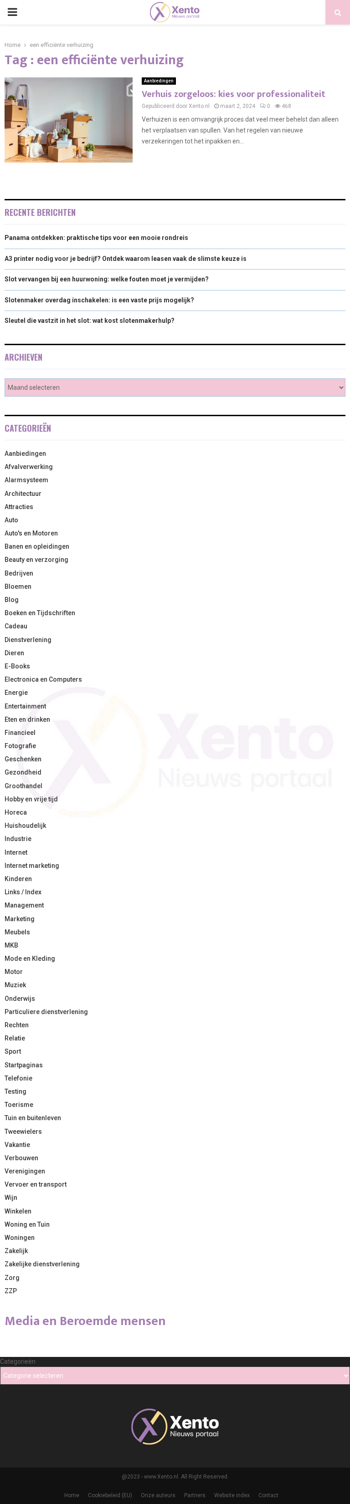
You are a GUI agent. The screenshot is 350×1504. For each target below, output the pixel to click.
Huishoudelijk (25, 825)
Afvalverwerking (29, 466)
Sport (13, 1051)
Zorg (12, 1277)
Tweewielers (23, 1131)
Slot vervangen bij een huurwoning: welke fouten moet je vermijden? (107, 279)
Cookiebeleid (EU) (110, 1495)
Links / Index (23, 892)
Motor (14, 971)
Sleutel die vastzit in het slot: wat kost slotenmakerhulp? (90, 320)
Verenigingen (25, 1171)
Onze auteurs (158, 1495)
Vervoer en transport (36, 1184)
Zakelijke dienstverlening (42, 1264)
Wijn (11, 1197)
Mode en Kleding (30, 958)
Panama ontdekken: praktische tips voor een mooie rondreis (96, 237)
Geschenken (23, 759)
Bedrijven (19, 573)
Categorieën (18, 1361)
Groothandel (23, 786)
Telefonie (18, 1078)
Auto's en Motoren (31, 533)
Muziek (15, 985)
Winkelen (18, 1211)
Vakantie (17, 1144)
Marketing (20, 919)
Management (24, 905)
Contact (268, 1495)
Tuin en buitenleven (33, 1118)
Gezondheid (23, 772)
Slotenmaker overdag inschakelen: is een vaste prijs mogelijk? (99, 300)
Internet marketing (32, 865)
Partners (195, 1495)
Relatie (15, 1038)
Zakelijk (16, 1250)
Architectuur (23, 493)
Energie (16, 692)
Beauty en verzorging (36, 559)
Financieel (20, 732)
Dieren (14, 653)
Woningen (20, 1237)
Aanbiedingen (159, 80)
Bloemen (18, 586)
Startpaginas (24, 1065)
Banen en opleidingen (37, 546)
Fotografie (20, 745)
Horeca (16, 812)
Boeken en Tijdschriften (40, 613)
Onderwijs (20, 998)
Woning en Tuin (27, 1224)
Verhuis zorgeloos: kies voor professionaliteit (233, 94)
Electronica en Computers (43, 679)
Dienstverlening (28, 639)
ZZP (11, 1291)
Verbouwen (21, 1158)
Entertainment (25, 706)
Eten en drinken (27, 719)
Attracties (19, 506)
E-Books (17, 666)
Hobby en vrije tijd (31, 799)
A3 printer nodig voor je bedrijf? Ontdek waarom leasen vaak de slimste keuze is (126, 258)
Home (71, 1495)
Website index (232, 1495)
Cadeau (16, 626)
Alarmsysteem (26, 480)
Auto (11, 520)
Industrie (18, 838)
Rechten (17, 1025)
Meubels (17, 932)
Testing (15, 1091)
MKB (11, 945)
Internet (16, 852)
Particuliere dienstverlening (46, 1011)
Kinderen (18, 878)
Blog (12, 599)
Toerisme (19, 1104)
